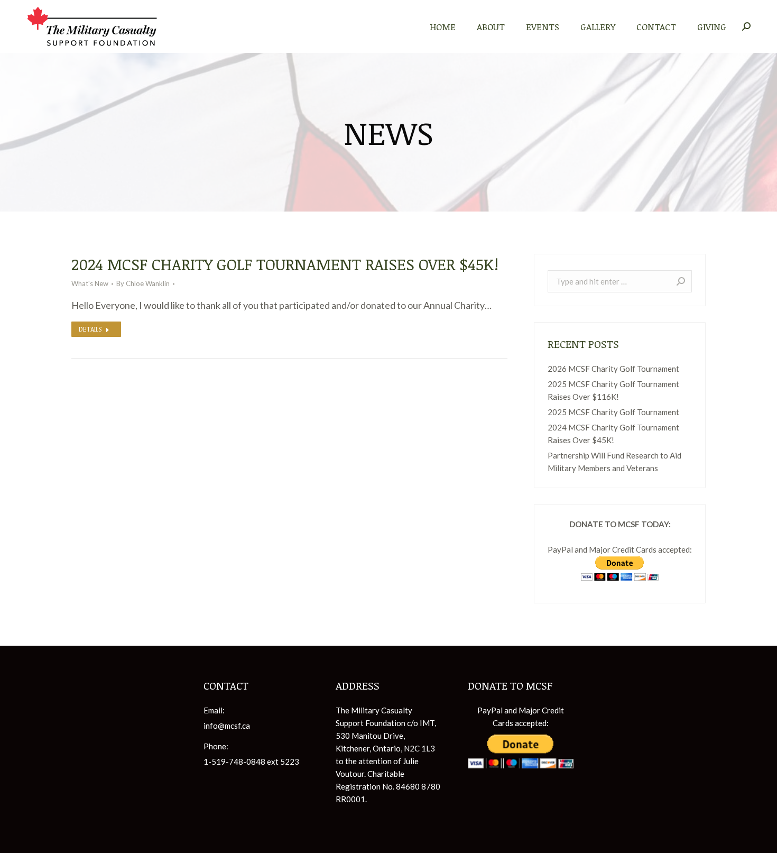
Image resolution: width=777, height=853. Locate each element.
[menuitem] (443, 26)
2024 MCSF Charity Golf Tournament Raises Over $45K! (284, 264)
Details (90, 329)
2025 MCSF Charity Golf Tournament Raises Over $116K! (613, 390)
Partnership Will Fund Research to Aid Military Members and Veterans (614, 462)
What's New (89, 283)
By (143, 283)
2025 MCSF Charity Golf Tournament (613, 412)
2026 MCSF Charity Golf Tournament (613, 368)
